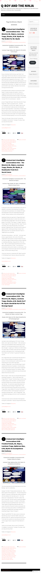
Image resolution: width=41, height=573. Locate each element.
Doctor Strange (8, 143)
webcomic (10, 151)
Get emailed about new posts (33, 48)
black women (4, 141)
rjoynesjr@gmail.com (6, 127)
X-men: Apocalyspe (6, 284)
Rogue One (7, 149)
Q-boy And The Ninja (17, 6)
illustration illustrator (6, 553)
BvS (8, 141)
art (6, 139)
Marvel (14, 148)
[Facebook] (34, 33)
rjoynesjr (13, 124)
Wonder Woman (9, 559)
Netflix (3, 149)
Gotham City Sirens (12, 146)
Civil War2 (4, 142)
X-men (14, 283)
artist (8, 139)
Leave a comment (22, 139)
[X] (32, 33)
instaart (8, 148)
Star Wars (12, 149)
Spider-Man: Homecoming (9, 556)
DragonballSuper (10, 144)
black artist (12, 139)
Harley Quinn (4, 147)
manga (14, 427)
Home (3, 14)
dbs (7, 142)
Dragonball (4, 144)
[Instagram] (30, 33)
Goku (7, 146)
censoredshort (9, 41)
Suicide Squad (5, 151)
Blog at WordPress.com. (6, 570)
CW (7, 549)
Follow (32, 62)
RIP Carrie (6, 555)
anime (4, 139)
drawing (3, 146)
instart (11, 148)
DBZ (13, 142)
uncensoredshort (22, 42)
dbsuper (10, 142)
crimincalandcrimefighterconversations (10, 42)
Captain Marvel (13, 141)
